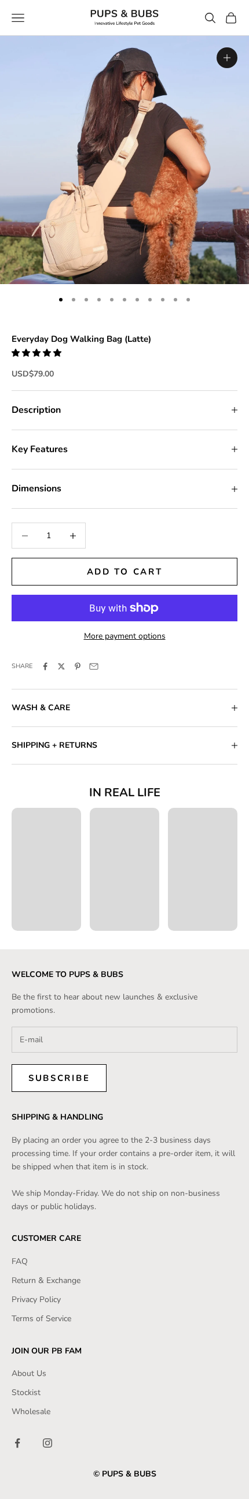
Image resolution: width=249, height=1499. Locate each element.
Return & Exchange (46, 1280)
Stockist (26, 1392)
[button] (38, 353)
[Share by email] (93, 666)
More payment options (125, 636)
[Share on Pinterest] (77, 666)
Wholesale (31, 1411)
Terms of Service (41, 1318)
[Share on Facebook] (45, 666)
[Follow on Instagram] (47, 1443)
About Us (29, 1373)
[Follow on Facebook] (17, 1443)
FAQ (20, 1261)
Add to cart (125, 571)
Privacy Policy (36, 1299)
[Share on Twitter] (61, 666)
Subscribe (59, 1078)
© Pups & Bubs (124, 1473)
